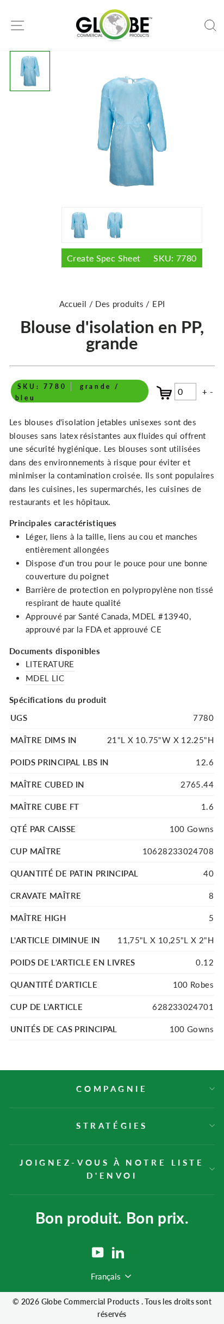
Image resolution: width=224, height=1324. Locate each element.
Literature (50, 664)
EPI (158, 304)
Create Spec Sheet (132, 258)
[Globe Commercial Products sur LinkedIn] (118, 1252)
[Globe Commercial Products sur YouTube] (98, 1252)
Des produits (120, 304)
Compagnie (111, 1088)
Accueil (73, 304)
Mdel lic (45, 678)
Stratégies (112, 1125)
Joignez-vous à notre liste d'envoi (112, 1168)
